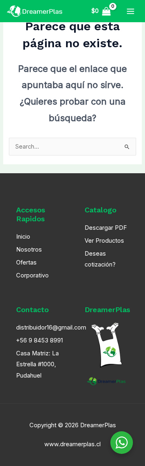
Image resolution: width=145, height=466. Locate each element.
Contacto (32, 309)
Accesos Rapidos (30, 214)
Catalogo (100, 210)
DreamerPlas (107, 309)
